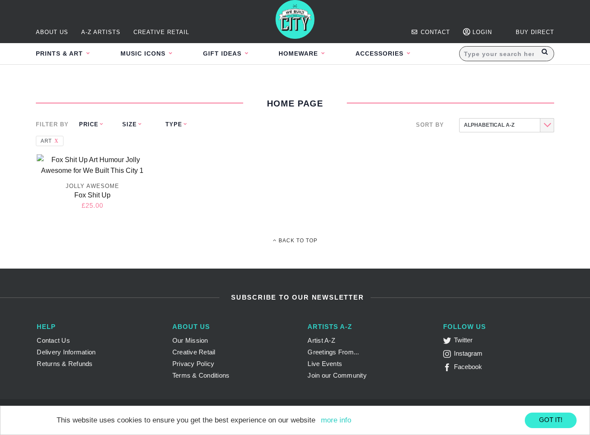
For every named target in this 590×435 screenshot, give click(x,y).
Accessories (380, 53)
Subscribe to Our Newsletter (296, 297)
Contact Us (53, 340)
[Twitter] (448, 342)
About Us (52, 32)
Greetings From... (333, 352)
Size (129, 124)
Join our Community (337, 375)
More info (336, 420)
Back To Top (297, 241)
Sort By (430, 125)
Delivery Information (66, 352)
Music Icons (144, 53)
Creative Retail (161, 32)
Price (88, 124)
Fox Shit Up (92, 195)
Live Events (325, 363)
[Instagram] (448, 355)
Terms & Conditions (201, 375)
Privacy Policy (193, 363)
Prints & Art (60, 53)
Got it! (550, 419)
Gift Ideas (223, 53)
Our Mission (190, 340)
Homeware (299, 53)
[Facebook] (448, 368)
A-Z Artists (101, 32)
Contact (434, 32)
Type (173, 124)
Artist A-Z (321, 340)
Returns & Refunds (64, 363)
